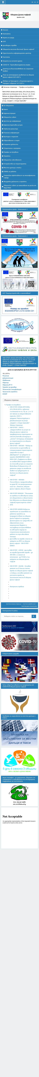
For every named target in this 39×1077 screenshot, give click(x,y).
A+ (32, 2)
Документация (8, 378)
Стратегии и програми (12, 148)
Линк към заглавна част (29, 603)
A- (35, 2)
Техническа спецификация (12, 389)
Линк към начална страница (13, 603)
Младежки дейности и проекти (15, 181)
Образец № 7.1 (7, 385)
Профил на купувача (26, 87)
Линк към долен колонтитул (29, 606)
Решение (6, 376)
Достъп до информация (12, 121)
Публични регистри (11, 129)
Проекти (7, 156)
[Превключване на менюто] (3, 2)
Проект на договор (9, 387)
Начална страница (10, 87)
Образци (6, 382)
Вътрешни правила (17, 586)
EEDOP (5, 394)
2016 (11, 505)
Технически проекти (10, 391)
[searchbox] (17, 616)
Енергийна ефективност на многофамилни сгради (19, 176)
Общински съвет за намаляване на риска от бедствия (20, 187)
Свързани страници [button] (11, 400)
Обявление (6, 380)
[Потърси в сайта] (34, 616)
